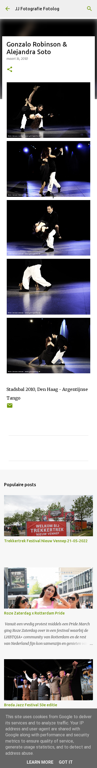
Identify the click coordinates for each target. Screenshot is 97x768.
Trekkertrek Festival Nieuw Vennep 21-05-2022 (46, 541)
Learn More (40, 762)
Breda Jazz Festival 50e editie (30, 705)
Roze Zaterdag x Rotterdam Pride (34, 613)
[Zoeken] (89, 8)
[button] (9, 69)
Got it (66, 762)
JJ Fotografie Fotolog (37, 8)
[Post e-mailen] (9, 407)
